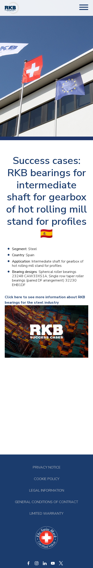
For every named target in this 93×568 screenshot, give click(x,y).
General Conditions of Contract (46, 502)
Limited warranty (46, 513)
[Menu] (83, 8)
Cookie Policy (46, 479)
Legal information (46, 490)
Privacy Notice (46, 467)
